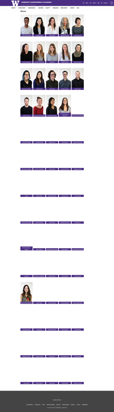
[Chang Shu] (39, 318)
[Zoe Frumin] (65, 131)
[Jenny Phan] (39, 292)
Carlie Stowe (77, 329)
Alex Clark (52, 89)
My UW (58, 404)
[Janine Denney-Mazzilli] (65, 104)
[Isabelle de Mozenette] (39, 104)
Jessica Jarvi (65, 196)
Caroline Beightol (26, 62)
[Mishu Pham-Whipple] (26, 292)
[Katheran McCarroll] (52, 238)
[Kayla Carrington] (26, 78)
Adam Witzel (39, 383)
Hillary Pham (77, 276)
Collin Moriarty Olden (77, 249)
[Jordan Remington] (78, 292)
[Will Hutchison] (52, 185)
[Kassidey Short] (26, 318)
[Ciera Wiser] (26, 372)
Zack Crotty (78, 89)
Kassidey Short (26, 329)
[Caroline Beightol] (26, 51)
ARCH (87, 3)
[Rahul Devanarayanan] (78, 104)
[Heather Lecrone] (65, 211)
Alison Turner (39, 356)
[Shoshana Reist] (65, 292)
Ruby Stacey (65, 329)
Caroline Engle (39, 142)
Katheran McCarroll (52, 249)
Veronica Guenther (26, 169)
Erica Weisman (65, 356)
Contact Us (37, 404)
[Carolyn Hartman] (39, 158)
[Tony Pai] (26, 265)
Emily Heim (52, 169)
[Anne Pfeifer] (65, 265)
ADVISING (40, 8)
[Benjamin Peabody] (39, 265)
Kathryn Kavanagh (26, 222)
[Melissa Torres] (26, 345)
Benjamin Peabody (39, 276)
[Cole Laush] (52, 211)
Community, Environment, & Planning (29, 2)
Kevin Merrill (65, 249)
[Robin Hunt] (39, 185)
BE (83, 3)
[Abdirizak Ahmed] (26, 24)
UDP (98, 3)
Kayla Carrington (26, 89)
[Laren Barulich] (78, 24)
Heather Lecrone (65, 222)
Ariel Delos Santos (52, 115)
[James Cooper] (65, 78)
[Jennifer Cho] (39, 78)
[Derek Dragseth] (26, 131)
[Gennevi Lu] (78, 211)
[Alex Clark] (52, 78)
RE (101, 3)
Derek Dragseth (26, 142)
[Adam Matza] (39, 238)
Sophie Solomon (52, 329)
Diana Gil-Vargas (77, 142)
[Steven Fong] (52, 131)
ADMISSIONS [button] (31, 8)
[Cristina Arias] (39, 24)
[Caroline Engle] (39, 131)
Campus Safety (50, 404)
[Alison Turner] (39, 345)
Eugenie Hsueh (78, 169)
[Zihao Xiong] (65, 372)
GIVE (78, 8)
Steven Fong (52, 142)
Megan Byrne (64, 62)
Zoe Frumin (65, 142)
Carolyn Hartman (39, 169)
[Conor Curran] (26, 104)
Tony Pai (26, 276)
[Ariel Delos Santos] (52, 104)
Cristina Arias (39, 35)
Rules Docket (65, 404)
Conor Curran (26, 115)
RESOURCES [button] (64, 8)
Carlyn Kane (78, 196)
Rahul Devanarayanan (77, 115)
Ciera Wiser (26, 383)
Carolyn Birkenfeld (39, 62)
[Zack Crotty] (78, 78)
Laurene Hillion (65, 169)
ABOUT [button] (13, 8)
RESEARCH (56, 8)
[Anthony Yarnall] (78, 372)
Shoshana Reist (65, 303)
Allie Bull (52, 62)
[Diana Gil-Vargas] (78, 131)
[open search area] (111, 3)
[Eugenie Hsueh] (78, 158)
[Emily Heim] (52, 158)
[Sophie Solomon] (52, 318)
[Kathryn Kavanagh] (26, 211)
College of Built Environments (60, 395)
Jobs (43, 404)
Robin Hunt (39, 196)
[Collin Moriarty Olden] (78, 238)
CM (90, 3)
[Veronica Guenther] (26, 158)
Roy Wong (52, 383)
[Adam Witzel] (39, 372)
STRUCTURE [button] (21, 8)
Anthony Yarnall (78, 383)
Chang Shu (39, 329)
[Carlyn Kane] (78, 185)
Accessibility (29, 404)
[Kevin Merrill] (65, 238)
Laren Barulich (78, 35)
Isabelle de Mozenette (39, 115)
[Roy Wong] (52, 372)
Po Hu (26, 196)
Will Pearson (52, 276)
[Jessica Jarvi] (65, 185)
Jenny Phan (39, 303)
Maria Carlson (77, 62)
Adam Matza (39, 249)
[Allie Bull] (52, 51)
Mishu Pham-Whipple (26, 303)
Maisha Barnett (65, 35)
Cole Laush (52, 222)
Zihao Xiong (65, 383)
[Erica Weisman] (65, 345)
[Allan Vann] (52, 345)
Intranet (105, 3)
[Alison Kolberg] (39, 211)
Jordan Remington (77, 303)
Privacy (73, 404)
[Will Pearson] (52, 265)
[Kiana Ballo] (52, 24)
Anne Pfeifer (65, 276)
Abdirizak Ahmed (26, 35)
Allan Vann (52, 356)
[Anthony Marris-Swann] (26, 238)
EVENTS (72, 8)
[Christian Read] (52, 292)
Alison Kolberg (39, 222)
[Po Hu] (26, 185)
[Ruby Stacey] (65, 318)
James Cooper (64, 89)
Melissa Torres (26, 356)
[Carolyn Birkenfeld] (39, 51)
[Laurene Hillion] (65, 158)
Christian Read (52, 303)
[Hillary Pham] (78, 265)
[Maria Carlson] (78, 51)
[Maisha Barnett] (65, 24)
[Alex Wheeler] (78, 345)
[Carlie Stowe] (78, 318)
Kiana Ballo (52, 35)
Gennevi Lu (78, 222)
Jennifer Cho (39, 89)
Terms (78, 404)
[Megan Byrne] (65, 51)
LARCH (94, 3)
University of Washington (15, 3)
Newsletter (85, 404)
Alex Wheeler (77, 356)
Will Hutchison (52, 196)
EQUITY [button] (48, 8)
